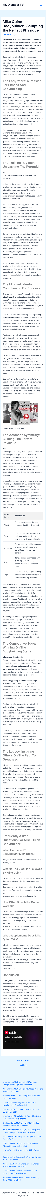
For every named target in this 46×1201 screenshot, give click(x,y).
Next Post (23, 1065)
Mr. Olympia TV (13, 4)
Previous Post (23, 1060)
